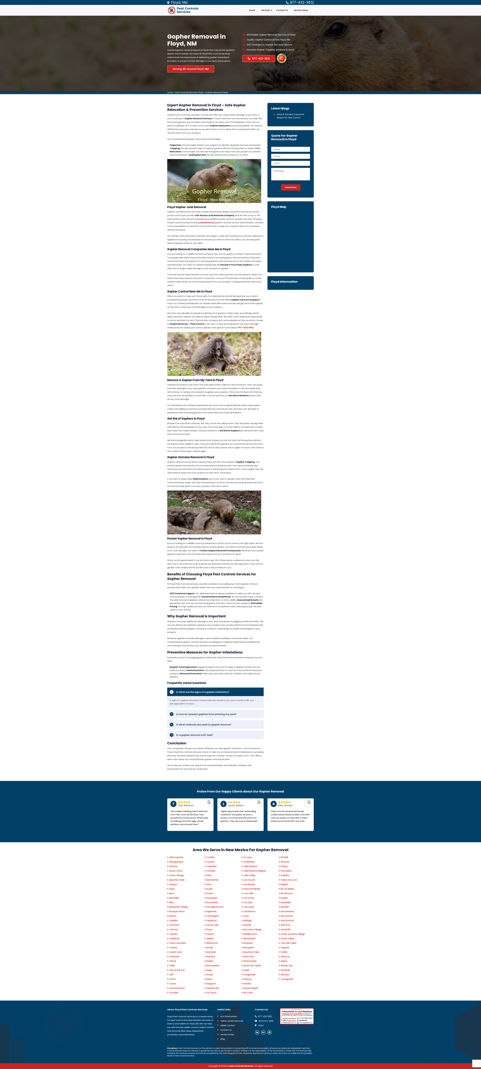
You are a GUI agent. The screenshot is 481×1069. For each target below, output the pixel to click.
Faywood (211, 920)
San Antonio (287, 920)
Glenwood (212, 943)
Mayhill (247, 924)
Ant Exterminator (228, 1016)
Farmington (212, 915)
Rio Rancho (287, 893)
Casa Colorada (177, 943)
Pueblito (285, 875)
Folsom (210, 934)
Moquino (248, 943)
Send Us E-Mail (265, 1020)
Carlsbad (174, 938)
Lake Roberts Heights (254, 870)
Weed (284, 961)
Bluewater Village (178, 906)
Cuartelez (211, 866)
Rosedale (286, 902)
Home (252, 10)
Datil (208, 875)
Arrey (172, 888)
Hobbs (209, 961)
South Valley (287, 938)
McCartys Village (252, 929)
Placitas (285, 861)
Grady (209, 947)
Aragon (173, 884)
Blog (222, 1039)
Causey (173, 947)
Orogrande (249, 974)
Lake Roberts (250, 866)
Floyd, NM (179, 2)
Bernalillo (174, 897)
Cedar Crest (175, 952)
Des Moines (212, 879)
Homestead (212, 965)
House (209, 974)
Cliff (171, 974)
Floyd (209, 929)
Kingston (211, 983)
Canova (173, 929)
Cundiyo (210, 870)
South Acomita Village (293, 934)
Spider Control (227, 1025)
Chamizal (174, 956)
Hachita (210, 956)
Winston (285, 974)
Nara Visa (248, 956)
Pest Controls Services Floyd (189, 92)
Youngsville (287, 979)
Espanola (211, 911)
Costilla (210, 857)
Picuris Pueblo (250, 988)
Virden (284, 952)
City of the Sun (177, 970)
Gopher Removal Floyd (216, 92)
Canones (174, 924)
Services (265, 10)
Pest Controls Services (241, 1066)
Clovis (172, 979)
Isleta (209, 979)
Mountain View (251, 952)
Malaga (247, 920)
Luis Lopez (248, 906)
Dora (209, 884)
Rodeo (284, 897)
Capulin (173, 934)
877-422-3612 (302, 2)
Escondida (212, 902)
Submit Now (290, 187)
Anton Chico (176, 870)
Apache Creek (177, 879)
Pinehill (284, 857)
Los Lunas (248, 897)
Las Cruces (249, 879)
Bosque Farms (177, 911)
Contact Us (282, 10)
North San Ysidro (252, 965)
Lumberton (249, 911)
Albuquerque (176, 861)
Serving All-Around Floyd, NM (191, 69)
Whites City (287, 965)
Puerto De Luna (289, 879)
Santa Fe (285, 924)
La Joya (247, 857)
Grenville (211, 952)
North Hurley (250, 961)
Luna (246, 915)
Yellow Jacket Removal (231, 1020)
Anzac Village (176, 875)
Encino (210, 893)
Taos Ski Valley (288, 943)
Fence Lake (212, 924)
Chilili (172, 965)
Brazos (172, 915)
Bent (171, 893)
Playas (284, 866)
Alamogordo (176, 857)
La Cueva (211, 992)
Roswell (285, 906)
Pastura (247, 979)
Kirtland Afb (212, 988)
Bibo (171, 902)
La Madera (249, 861)
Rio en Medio (287, 888)
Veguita (285, 947)
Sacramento (287, 911)
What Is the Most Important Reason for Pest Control (290, 116)
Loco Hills (248, 893)
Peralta (247, 983)
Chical (172, 961)
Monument (249, 938)
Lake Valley (249, 875)
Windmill (285, 970)
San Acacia (287, 915)
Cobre (172, 983)
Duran (209, 888)
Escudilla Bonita (214, 906)
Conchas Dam (177, 988)
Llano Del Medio (251, 888)
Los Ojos (247, 902)
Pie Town (248, 992)
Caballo (173, 920)
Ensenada (211, 897)
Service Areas (301, 10)
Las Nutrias (249, 884)
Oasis (246, 970)
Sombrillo (286, 929)
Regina (284, 884)
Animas (173, 866)
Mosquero (248, 947)
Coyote (210, 861)
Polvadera (286, 870)
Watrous (285, 956)
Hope (209, 970)
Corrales (173, 992)
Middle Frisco (250, 934)
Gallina (210, 938)
